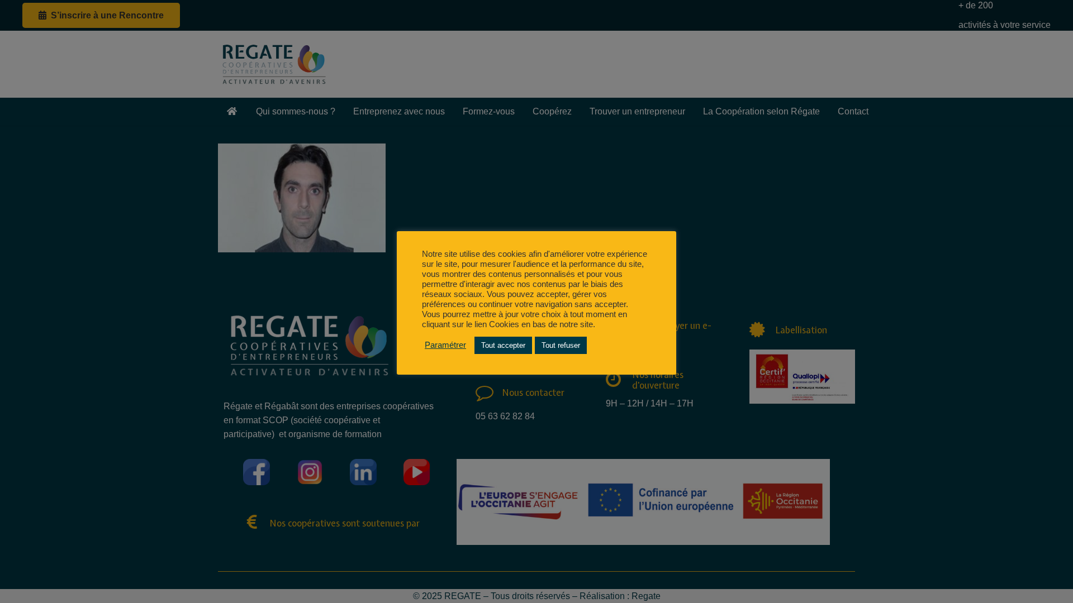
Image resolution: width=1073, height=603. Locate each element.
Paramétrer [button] (445, 345)
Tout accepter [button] (503, 345)
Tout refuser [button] (561, 345)
